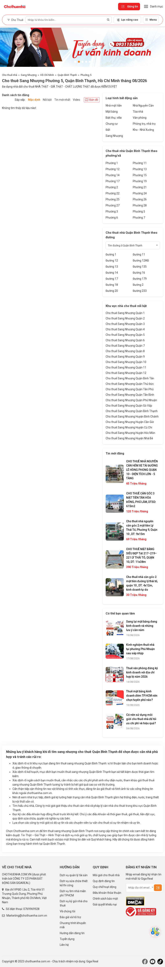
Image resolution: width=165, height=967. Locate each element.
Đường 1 (111, 254)
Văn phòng (139, 117)
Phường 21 (140, 187)
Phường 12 (113, 169)
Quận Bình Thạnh (67, 74)
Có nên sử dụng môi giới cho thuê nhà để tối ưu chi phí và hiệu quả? (141, 719)
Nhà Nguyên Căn (143, 105)
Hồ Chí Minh (47, 74)
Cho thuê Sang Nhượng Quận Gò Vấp (129, 405)
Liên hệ (64, 944)
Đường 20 (112, 290)
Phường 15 (140, 175)
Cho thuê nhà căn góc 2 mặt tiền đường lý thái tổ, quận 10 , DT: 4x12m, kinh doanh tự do (142, 583)
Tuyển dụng (67, 939)
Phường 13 (140, 169)
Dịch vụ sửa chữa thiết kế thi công (74, 883)
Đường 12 (112, 260)
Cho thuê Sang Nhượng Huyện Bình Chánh (132, 416)
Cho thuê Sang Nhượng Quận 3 (125, 323)
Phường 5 (85, 74)
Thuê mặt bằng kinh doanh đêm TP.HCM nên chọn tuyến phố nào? (141, 695)
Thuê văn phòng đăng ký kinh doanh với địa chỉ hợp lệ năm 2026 (142, 672)
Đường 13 (112, 266)
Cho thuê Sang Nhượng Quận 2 (125, 318)
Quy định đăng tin (104, 881)
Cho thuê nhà (9, 74)
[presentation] (7, 48)
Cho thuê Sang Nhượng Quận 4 (125, 329)
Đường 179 (140, 278)
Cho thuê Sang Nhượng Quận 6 (125, 340)
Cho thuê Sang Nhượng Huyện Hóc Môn (130, 432)
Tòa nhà (138, 111)
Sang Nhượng (29, 74)
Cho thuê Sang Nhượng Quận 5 (125, 334)
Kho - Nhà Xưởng (143, 129)
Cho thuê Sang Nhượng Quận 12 (126, 373)
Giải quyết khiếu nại (105, 904)
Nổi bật (47, 99)
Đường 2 (138, 284)
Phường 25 (113, 199)
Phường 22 (113, 193)
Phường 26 (140, 199)
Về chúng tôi (67, 911)
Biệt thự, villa (114, 117)
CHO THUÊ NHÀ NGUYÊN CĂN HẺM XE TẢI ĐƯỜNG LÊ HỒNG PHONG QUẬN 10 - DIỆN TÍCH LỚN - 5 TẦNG (142, 470)
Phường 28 (140, 205)
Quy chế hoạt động (104, 887)
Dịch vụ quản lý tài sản (74, 875)
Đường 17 (112, 278)
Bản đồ (93, 99)
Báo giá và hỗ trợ (70, 917)
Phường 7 (139, 217)
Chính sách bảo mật (105, 898)
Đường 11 (139, 254)
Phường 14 (113, 175)
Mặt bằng (112, 111)
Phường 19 (140, 181)
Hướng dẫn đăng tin (72, 933)
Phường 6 (112, 217)
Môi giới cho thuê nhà (106, 875)
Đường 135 (140, 266)
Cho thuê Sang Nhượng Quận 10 (126, 362)
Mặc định (34, 99)
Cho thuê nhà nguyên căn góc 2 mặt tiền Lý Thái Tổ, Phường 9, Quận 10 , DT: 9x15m (141, 528)
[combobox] (133, 245)
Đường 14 (112, 272)
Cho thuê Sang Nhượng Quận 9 (125, 356)
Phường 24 (140, 193)
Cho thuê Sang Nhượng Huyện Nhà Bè (129, 438)
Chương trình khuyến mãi (73, 925)
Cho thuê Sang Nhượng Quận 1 (125, 313)
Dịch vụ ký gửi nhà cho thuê (74, 903)
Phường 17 (113, 181)
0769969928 (31, 908)
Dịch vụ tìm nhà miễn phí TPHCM (73, 893)
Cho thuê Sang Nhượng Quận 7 (125, 345)
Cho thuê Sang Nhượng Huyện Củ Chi (129, 427)
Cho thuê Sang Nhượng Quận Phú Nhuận (131, 400)
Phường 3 (112, 211)
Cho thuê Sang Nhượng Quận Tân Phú (130, 389)
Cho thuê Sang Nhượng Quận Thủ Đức (130, 383)
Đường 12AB (141, 260)
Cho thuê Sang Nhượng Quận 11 (126, 367)
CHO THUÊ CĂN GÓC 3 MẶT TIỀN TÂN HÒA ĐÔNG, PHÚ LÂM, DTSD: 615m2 (141, 500)
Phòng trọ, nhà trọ (144, 123)
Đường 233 (140, 290)
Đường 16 (139, 272)
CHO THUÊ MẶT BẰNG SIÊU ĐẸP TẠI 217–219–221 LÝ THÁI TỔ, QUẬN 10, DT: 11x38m (141, 555)
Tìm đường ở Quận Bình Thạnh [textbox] (125, 245)
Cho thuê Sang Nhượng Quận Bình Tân (130, 378)
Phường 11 (140, 163)
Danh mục (156, 6)
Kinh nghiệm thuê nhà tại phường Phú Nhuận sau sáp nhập (140, 649)
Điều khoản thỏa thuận (107, 892)
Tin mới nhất (62, 99)
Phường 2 (112, 187)
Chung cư (112, 123)
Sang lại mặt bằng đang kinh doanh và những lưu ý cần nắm (141, 626)
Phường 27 (113, 205)
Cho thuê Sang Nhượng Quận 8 (125, 351)
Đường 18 (112, 284)
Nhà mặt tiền (114, 105)
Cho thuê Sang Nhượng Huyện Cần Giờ (130, 422)
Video (76, 99)
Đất (108, 129)
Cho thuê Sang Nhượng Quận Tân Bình (130, 394)
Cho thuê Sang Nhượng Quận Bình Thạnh (132, 411)
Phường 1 (112, 163)
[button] (75, 62)
